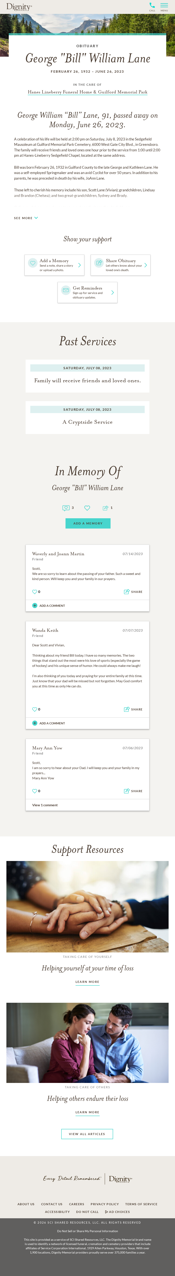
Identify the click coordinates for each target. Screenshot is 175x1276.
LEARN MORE (88, 982)
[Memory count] (66, 508)
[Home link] (19, 7)
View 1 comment (45, 805)
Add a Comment (52, 605)
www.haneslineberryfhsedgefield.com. (101, 207)
